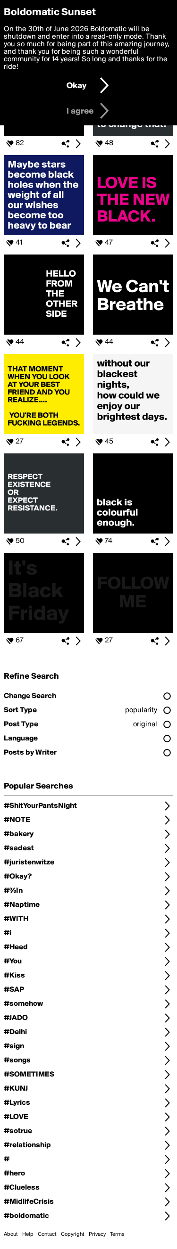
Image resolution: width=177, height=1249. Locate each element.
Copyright (72, 1234)
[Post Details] (78, 144)
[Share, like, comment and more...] (44, 134)
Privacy (97, 1234)
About (11, 1234)
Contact (47, 1234)
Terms (117, 1234)
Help (28, 1234)
